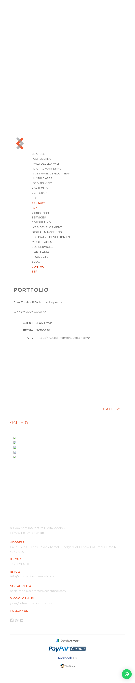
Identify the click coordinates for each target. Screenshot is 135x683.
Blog (35, 198)
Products (39, 193)
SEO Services (43, 183)
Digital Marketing (47, 168)
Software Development (51, 173)
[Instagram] (17, 620)
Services (38, 153)
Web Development (47, 163)
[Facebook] (12, 620)
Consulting (42, 158)
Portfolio (40, 188)
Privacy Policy (20, 532)
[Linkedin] (22, 620)
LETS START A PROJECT (67, 489)
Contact (38, 203)
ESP (34, 207)
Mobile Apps (42, 178)
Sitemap (38, 532)
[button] (127, 674)
